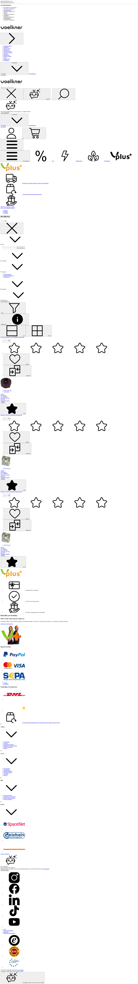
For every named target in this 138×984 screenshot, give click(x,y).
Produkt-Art (5, 300)
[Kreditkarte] (14, 670)
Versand (5, 396)
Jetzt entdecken (45, 869)
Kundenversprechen (8, 747)
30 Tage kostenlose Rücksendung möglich (32, 194)
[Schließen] (12, 228)
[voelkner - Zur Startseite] (11, 32)
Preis (3, 244)
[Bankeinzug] (14, 681)
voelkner (3, 402)
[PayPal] (14, 659)
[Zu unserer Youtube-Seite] (14, 927)
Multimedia (6, 47)
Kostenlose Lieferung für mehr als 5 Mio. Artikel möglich (35, 183)
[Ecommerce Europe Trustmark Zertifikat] (14, 967)
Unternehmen (6, 742)
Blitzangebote (79, 161)
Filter (2, 313)
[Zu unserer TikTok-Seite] (14, 915)
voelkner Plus (6, 59)
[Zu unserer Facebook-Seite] (14, 893)
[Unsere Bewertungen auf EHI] (14, 956)
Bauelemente (6, 55)
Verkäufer (4, 260)
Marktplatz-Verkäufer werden (10, 745)
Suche (5, 13)
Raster (49, 335)
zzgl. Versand (20, 970)
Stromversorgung (7, 51)
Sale (53, 161)
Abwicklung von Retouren (9, 796)
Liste (24, 335)
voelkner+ (5, 743)
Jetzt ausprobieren (5, 113)
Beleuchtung (6, 50)
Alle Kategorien (7, 18)
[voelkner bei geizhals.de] (14, 840)
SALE (4, 57)
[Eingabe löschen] (12, 94)
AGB (4, 929)
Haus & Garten (6, 48)
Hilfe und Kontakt (7, 795)
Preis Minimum (20, 247)
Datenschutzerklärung (8, 930)
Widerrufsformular (7, 772)
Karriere (5, 748)
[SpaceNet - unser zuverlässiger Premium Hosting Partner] (14, 829)
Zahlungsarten (6, 768)
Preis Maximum (21, 248)
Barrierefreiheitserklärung (9, 933)
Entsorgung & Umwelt (8, 744)
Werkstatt (5, 53)
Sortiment (4, 272)
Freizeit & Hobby (7, 56)
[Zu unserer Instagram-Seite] (14, 882)
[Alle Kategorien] (12, 144)
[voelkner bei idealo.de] (14, 851)
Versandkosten (6, 770)
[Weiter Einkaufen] (12, 38)
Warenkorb (6, 15)
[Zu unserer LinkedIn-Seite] (14, 904)
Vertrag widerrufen (7, 799)
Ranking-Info (4, 324)
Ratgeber (5, 775)
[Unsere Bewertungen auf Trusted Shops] (14, 945)
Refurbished (6, 60)
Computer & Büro (7, 46)
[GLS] (14, 710)
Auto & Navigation (7, 52)
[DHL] (14, 699)
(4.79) (24, 413)
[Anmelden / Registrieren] (11, 138)
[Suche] (63, 94)
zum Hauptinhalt (7, 10)
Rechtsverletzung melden (9, 798)
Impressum (5, 932)
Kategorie (4, 289)
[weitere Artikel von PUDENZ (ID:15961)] (6, 341)
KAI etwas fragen (4, 870)
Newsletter (5, 773)
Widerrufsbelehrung (7, 771)
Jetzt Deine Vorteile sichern (7, 623)
